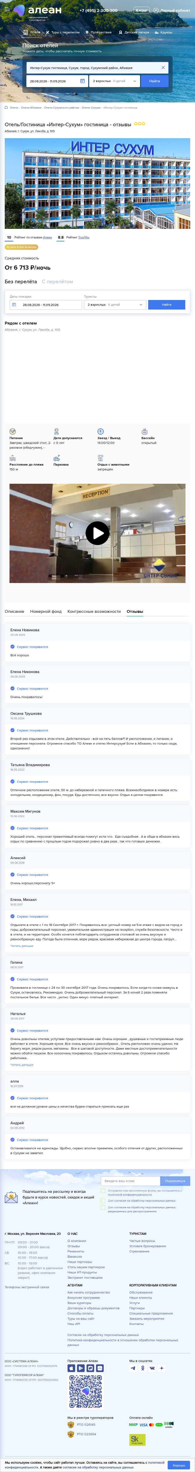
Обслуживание (141, 1292)
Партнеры (137, 1308)
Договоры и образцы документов (94, 1308)
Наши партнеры (80, 1262)
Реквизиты (76, 1251)
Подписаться (175, 1181)
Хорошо (179, 1465)
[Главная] (6, 108)
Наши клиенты (140, 1298)
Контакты (136, 1324)
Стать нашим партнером (86, 1267)
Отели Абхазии (31, 107)
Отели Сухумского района (61, 107)
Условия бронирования (147, 1246)
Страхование (139, 1251)
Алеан (47, 237)
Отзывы (74, 1246)
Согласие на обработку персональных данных (103, 1335)
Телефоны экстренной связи (27, 1287)
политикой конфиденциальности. (130, 1195)
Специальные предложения (151, 1313)
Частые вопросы (142, 1241)
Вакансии (75, 1257)
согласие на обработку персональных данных (98, 1467)
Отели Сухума (91, 107)
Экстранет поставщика (85, 1278)
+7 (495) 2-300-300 (98, 10)
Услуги (134, 1303)
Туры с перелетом (65, 32)
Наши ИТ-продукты (82, 1272)
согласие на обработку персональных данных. (145, 1201)
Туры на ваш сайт (81, 1319)
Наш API (74, 1324)
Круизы (166, 32)
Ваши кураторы (79, 1303)
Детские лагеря (137, 32)
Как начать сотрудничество (89, 1292)
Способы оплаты (80, 1313)
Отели (14, 107)
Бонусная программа (84, 1298)
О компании (77, 1241)
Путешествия (101, 32)
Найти (155, 81)
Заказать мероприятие (146, 1319)
